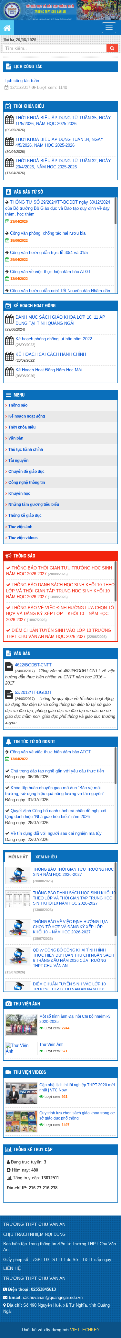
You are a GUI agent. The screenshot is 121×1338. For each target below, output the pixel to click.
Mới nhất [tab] (18, 857)
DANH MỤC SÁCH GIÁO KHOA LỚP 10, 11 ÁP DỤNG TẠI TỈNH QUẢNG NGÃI (60, 320)
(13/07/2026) (15, 972)
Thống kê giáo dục (25, 515)
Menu (19, 395)
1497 (65, 1125)
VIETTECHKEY (85, 1329)
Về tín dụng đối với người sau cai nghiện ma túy (56, 833)
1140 (62, 87)
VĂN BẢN (22, 654)
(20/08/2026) (58, 574)
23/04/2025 (19, 221)
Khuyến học (19, 493)
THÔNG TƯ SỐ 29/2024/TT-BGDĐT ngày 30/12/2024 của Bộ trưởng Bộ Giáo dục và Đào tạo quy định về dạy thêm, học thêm (57, 208)
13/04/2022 (19, 279)
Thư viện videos (23, 538)
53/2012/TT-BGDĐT (33, 692)
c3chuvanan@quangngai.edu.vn (53, 1297)
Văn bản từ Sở (28, 192)
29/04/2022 (19, 259)
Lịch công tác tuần (22, 80)
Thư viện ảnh (20, 527)
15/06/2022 (19, 240)
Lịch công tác (28, 67)
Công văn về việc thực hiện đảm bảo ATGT (50, 271)
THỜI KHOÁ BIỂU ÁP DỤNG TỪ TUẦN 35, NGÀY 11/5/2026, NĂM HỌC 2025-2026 (63, 120)
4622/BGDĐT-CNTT (33, 665)
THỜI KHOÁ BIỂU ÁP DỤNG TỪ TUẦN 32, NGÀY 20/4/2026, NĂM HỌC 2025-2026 (63, 163)
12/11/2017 (20, 87)
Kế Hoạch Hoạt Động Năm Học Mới (48, 369)
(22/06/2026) (97, 637)
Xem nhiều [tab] (46, 857)
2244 (65, 1028)
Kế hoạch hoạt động (34, 306)
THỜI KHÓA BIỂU (29, 106)
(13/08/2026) (58, 597)
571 (64, 1051)
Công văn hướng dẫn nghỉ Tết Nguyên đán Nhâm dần (60, 290)
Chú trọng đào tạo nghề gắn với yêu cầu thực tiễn (57, 771)
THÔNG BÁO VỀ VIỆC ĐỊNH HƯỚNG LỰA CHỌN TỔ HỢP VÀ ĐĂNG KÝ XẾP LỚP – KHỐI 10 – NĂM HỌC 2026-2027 (60, 613)
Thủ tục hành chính (25, 449)
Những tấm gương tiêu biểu (33, 504)
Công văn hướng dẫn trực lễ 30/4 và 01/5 (49, 252)
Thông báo (17, 405)
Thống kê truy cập (33, 1150)
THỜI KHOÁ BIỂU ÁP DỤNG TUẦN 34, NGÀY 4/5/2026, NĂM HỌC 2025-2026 (59, 142)
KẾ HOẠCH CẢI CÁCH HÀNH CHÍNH (50, 354)
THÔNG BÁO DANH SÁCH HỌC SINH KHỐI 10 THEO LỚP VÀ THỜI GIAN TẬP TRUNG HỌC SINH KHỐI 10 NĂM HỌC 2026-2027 (60, 590)
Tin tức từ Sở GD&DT (34, 742)
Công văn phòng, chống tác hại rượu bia (48, 233)
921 (64, 1097)
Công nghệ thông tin (26, 482)
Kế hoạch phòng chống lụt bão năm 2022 (53, 338)
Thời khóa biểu (21, 427)
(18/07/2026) (37, 620)
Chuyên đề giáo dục (26, 471)
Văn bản (15, 438)
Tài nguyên (18, 460)
